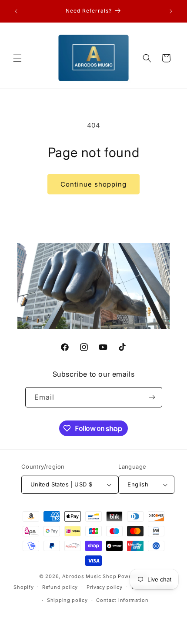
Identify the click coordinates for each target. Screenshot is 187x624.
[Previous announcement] (16, 11)
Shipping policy (67, 600)
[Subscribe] (152, 397)
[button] (17, 58)
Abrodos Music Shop (89, 576)
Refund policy (60, 587)
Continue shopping (93, 184)
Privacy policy (105, 587)
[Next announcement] (170, 11)
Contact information (122, 600)
